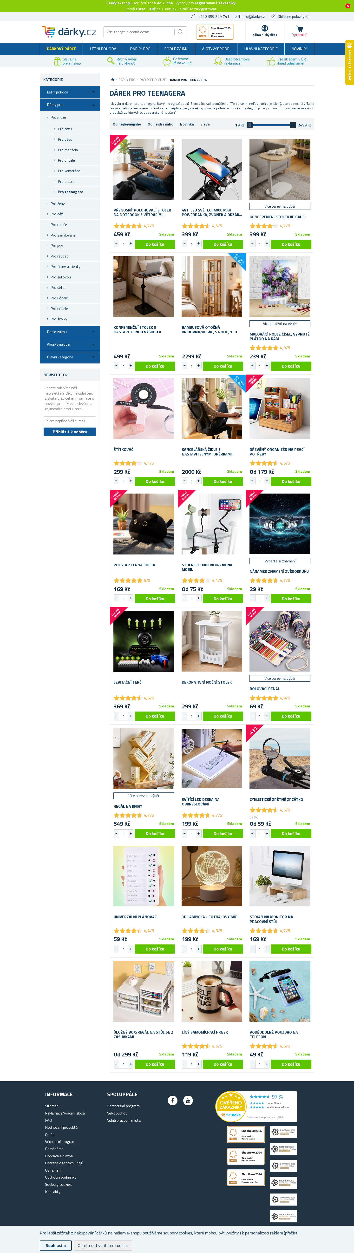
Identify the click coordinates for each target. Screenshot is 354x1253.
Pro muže (58, 117)
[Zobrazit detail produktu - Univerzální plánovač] (144, 876)
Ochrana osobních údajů (64, 1163)
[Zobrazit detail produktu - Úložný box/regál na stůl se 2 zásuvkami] (144, 991)
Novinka (187, 124)
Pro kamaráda (69, 171)
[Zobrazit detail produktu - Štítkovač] (144, 408)
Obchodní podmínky (60, 1177)
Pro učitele (59, 308)
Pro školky (59, 319)
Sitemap (52, 1106)
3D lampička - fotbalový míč (209, 917)
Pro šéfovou (61, 277)
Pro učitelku (60, 298)
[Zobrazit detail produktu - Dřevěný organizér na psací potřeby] (280, 408)
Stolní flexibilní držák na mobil (207, 567)
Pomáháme (54, 1149)
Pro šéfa (58, 287)
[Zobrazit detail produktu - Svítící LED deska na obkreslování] (212, 758)
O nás (49, 1134)
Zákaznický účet (264, 34)
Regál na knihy (128, 806)
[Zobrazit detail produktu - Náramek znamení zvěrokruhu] (280, 524)
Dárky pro (140, 49)
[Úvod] (112, 79)
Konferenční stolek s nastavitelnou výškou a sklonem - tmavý (137, 329)
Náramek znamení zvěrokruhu (279, 571)
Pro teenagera (70, 192)
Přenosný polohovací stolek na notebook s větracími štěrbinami (142, 212)
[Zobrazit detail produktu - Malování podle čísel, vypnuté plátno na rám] (280, 287)
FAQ (48, 1120)
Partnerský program (123, 1106)
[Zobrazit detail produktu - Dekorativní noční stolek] (212, 641)
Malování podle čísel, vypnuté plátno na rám (280, 336)
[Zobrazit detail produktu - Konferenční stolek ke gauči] (280, 169)
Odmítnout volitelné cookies (103, 1245)
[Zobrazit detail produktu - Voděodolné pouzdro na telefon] (280, 991)
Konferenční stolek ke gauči (278, 217)
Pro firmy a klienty (65, 266)
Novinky (299, 49)
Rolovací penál (265, 688)
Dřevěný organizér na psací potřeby (277, 451)
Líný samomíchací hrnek (205, 1032)
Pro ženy (58, 203)
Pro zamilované (63, 235)
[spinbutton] (123, 244)
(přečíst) (291, 1233)
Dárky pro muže (153, 79)
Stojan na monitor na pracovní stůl (271, 919)
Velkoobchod (117, 1113)
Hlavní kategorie (261, 49)
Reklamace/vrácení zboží (65, 1113)
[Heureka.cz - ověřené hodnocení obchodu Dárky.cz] (256, 1121)
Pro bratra (66, 181)
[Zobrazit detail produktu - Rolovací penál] (280, 641)
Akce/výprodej (216, 49)
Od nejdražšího (160, 124)
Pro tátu (65, 129)
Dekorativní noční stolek (207, 682)
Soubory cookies (58, 1184)
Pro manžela (68, 150)
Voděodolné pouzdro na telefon (274, 1034)
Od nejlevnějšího (127, 124)
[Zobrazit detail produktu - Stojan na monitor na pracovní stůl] (280, 876)
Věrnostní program (60, 1141)
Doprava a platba (59, 1156)
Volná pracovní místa (124, 1120)
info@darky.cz (253, 16)
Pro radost (59, 256)
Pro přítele (66, 160)
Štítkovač (123, 449)
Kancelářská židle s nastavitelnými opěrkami (207, 451)
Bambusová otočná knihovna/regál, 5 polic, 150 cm (209, 329)
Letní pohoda (103, 49)
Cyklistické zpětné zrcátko (276, 799)
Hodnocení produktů (61, 1127)
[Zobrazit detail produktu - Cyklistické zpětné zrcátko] (280, 758)
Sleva (205, 124)
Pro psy (57, 245)
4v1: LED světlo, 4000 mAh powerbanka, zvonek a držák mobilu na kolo (210, 212)
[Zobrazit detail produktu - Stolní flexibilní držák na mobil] (212, 524)
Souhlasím (56, 1245)
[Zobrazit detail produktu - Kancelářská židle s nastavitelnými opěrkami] (212, 408)
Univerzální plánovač (135, 917)
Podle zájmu (176, 49)
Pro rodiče (59, 224)
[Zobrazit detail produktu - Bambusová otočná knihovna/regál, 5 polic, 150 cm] (212, 287)
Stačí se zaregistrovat (198, 9)
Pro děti (57, 214)
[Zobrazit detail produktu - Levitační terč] (144, 641)
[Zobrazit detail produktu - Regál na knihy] (144, 758)
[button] (130, 243)
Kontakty (52, 1191)
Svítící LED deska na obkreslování (201, 801)
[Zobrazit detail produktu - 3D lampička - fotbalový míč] (212, 876)
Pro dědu (65, 139)
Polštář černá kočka (134, 565)
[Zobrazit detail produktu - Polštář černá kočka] (144, 524)
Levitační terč (128, 682)
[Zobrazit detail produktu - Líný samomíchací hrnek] (212, 991)
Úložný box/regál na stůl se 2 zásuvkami (143, 1034)
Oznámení (53, 1170)
